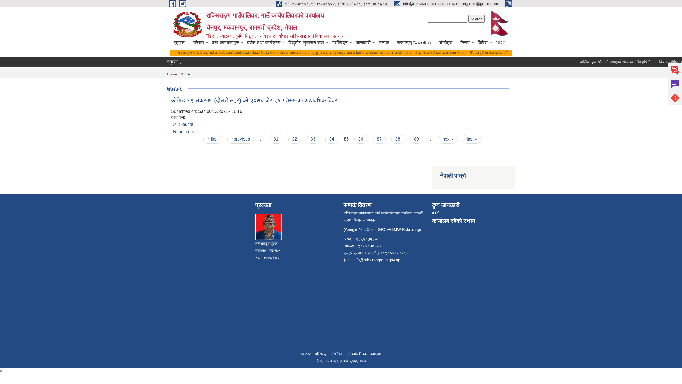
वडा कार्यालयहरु (225, 42)
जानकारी (363, 42)
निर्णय (465, 42)
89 (416, 139)
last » (472, 139)
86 (360, 139)
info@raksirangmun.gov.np (377, 260)
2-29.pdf (185, 124)
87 (379, 139)
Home (172, 74)
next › (448, 139)
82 (294, 139)
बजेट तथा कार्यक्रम (263, 42)
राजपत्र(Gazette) (414, 42)
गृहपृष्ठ (179, 42)
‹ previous (240, 139)
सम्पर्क (384, 42)
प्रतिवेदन (340, 42)
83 (313, 139)
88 (397, 139)
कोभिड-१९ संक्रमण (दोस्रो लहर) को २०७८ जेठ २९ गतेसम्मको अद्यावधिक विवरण (256, 100)
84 (331, 139)
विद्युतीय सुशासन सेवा (306, 42)
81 (276, 139)
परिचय (198, 42)
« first (212, 139)
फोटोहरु (445, 42)
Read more (183, 131)
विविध (483, 42)
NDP (501, 42)
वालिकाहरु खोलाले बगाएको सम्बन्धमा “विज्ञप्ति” (610, 62)
